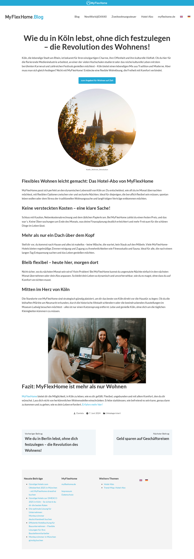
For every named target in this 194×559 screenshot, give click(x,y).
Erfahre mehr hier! (92, 404)
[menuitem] (181, 17)
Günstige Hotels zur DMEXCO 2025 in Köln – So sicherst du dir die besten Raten (43, 501)
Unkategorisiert (113, 413)
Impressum (67, 491)
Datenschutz (67, 494)
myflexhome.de (166, 17)
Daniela (80, 413)
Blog (77, 17)
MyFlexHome (29, 396)
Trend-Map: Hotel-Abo (114, 487)
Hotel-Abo (147, 17)
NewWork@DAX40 (95, 17)
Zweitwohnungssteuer (124, 17)
